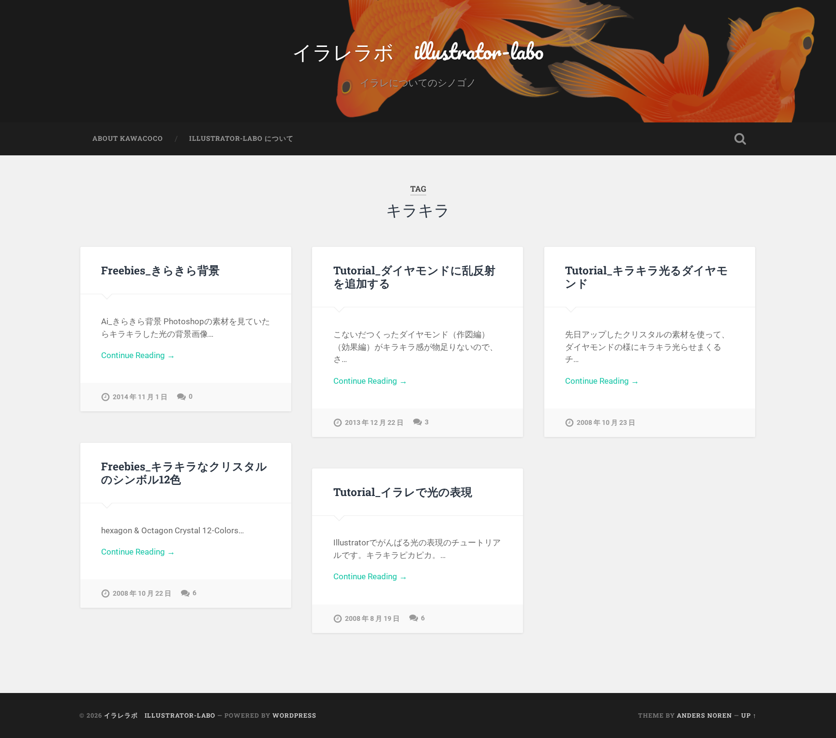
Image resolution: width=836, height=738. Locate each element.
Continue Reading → (138, 355)
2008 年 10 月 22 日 (142, 593)
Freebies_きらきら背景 (160, 270)
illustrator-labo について (241, 138)
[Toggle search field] (740, 138)
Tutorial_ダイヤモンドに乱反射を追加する (414, 276)
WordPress (294, 715)
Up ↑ (749, 715)
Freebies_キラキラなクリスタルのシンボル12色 (184, 472)
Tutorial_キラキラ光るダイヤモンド (646, 276)
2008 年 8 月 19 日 (372, 619)
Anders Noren (704, 715)
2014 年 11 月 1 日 (140, 397)
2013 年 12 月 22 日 (374, 423)
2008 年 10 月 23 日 (606, 423)
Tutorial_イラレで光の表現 (402, 491)
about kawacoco (127, 138)
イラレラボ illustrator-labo (418, 51)
